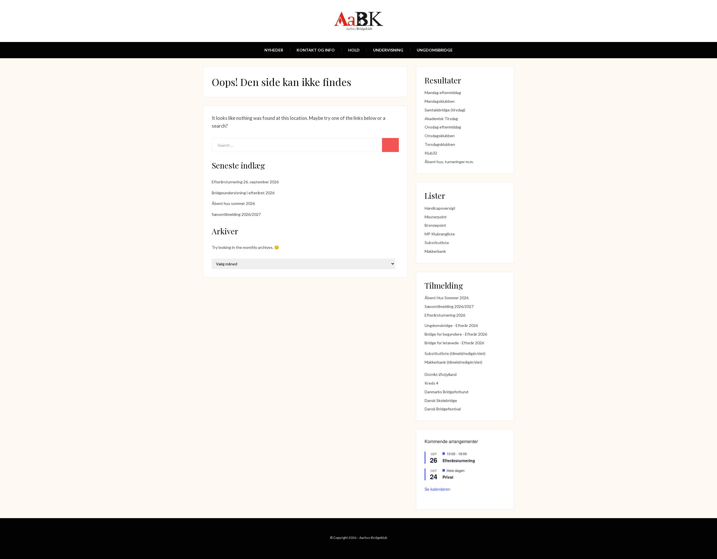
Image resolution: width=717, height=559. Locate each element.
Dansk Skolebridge (441, 400)
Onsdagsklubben (440, 135)
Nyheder (273, 50)
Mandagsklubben (440, 101)
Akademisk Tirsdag (441, 118)
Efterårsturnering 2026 (445, 315)
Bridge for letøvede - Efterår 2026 (454, 342)
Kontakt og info (316, 50)
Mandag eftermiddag (443, 92)
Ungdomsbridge (435, 50)
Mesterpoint (436, 216)
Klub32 (431, 153)
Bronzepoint (435, 225)
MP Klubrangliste (440, 233)
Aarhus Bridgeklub (373, 537)
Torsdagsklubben (440, 144)
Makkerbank (435, 251)
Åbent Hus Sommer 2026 (447, 297)
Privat (448, 477)
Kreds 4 (431, 383)
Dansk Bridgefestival (443, 408)
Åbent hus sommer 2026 (233, 203)
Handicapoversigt (440, 208)
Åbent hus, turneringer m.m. (449, 161)
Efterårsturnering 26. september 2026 (245, 181)
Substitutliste (437, 242)
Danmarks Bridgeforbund (446, 391)
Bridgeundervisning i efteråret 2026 (243, 192)
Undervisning (388, 50)
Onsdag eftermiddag (443, 127)
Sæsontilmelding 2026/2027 (236, 214)
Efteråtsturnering (459, 460)
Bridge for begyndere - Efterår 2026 (456, 334)
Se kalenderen (437, 489)
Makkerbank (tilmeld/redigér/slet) (453, 362)
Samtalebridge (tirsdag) (445, 109)
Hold (354, 50)
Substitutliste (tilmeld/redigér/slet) (455, 353)
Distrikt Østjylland (441, 374)
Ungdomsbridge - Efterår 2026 (451, 325)
